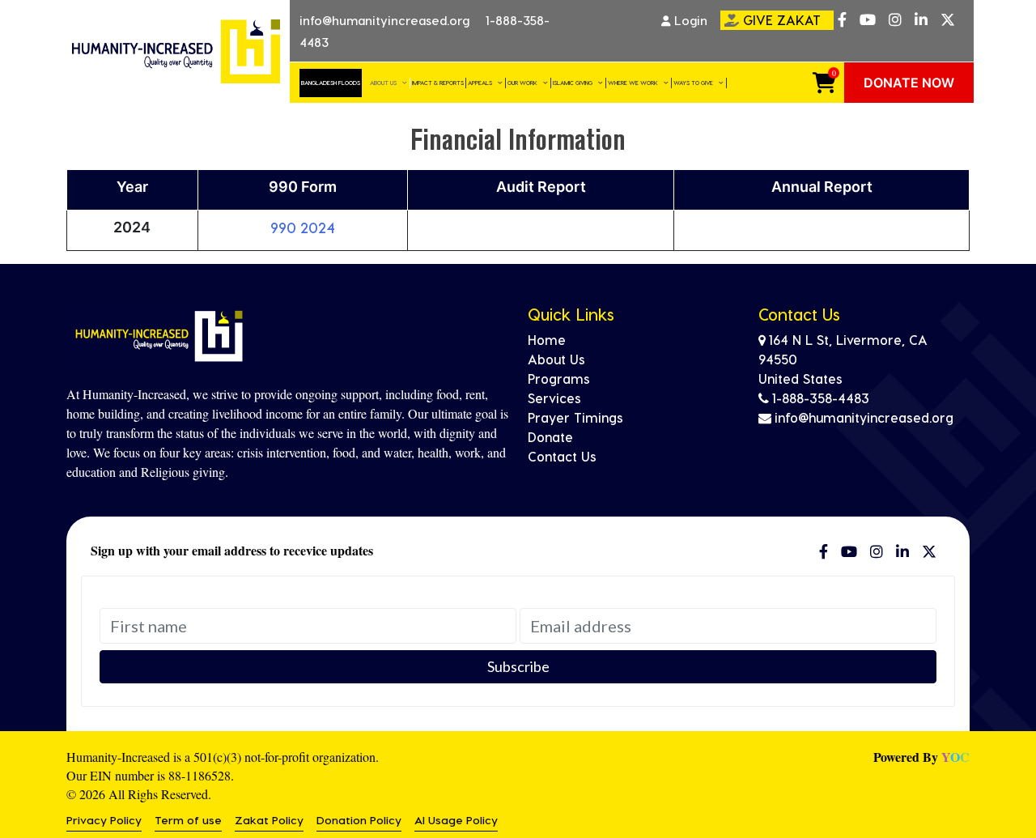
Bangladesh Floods (330, 82)
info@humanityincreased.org (384, 20)
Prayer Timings (575, 417)
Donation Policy (358, 820)
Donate (550, 437)
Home (547, 339)
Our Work (522, 82)
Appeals (480, 82)
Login (688, 20)
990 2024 (302, 227)
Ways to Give (693, 82)
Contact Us (562, 456)
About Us (383, 82)
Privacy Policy (104, 820)
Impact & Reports (438, 82)
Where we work (633, 82)
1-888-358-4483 (820, 398)
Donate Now (909, 82)
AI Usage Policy (456, 820)
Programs (559, 378)
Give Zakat (782, 20)
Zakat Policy (269, 820)
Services (554, 398)
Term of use (188, 820)
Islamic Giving (572, 82)
